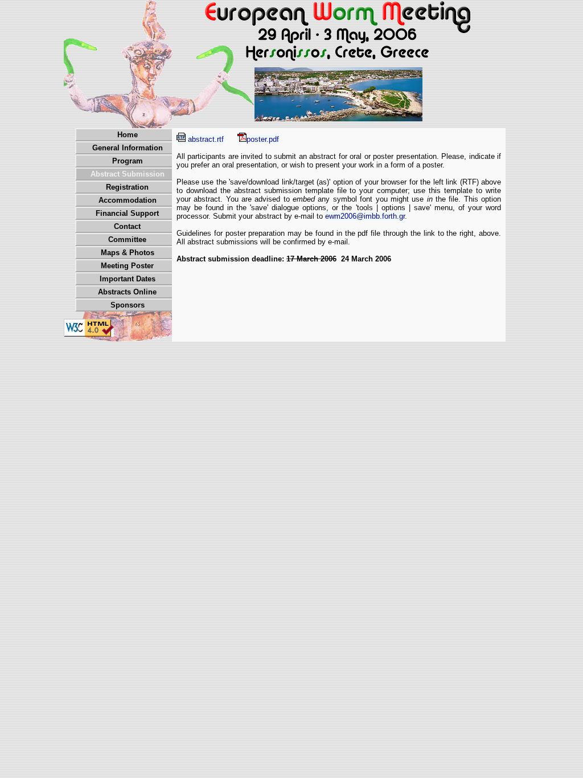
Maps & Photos (127, 252)
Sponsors (127, 305)
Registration (127, 187)
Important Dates (127, 279)
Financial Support (127, 213)
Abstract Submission (128, 174)
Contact (127, 226)
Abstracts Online (127, 292)
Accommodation (127, 200)
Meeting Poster (127, 265)
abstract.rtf (205, 139)
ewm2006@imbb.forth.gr (365, 216)
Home (127, 134)
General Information (127, 148)
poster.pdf (263, 139)
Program (127, 161)
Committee (127, 239)
